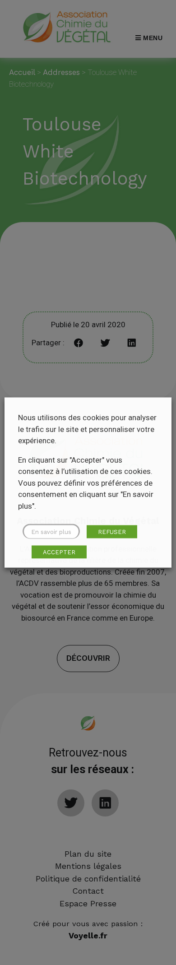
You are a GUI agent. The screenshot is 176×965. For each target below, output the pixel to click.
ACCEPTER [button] (59, 552)
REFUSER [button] (112, 532)
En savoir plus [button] (51, 532)
